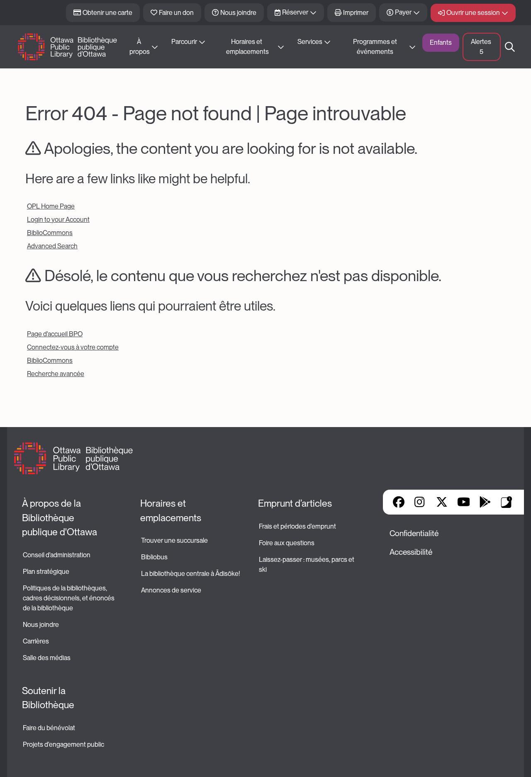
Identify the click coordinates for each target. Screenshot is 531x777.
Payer (403, 12)
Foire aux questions (286, 543)
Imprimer (355, 13)
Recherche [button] (510, 47)
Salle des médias (47, 658)
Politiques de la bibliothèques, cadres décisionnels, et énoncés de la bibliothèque (69, 598)
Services (309, 42)
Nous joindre (238, 13)
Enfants (441, 42)
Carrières (36, 641)
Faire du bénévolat (49, 728)
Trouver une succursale (174, 540)
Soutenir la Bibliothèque (48, 698)
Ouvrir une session (473, 13)
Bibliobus (154, 557)
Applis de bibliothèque (506, 502)
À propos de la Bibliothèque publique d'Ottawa (59, 518)
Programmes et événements (375, 47)
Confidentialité (414, 533)
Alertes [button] (481, 47)
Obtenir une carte (107, 13)
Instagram (420, 502)
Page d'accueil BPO (55, 334)
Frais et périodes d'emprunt (297, 526)
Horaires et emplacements (247, 47)
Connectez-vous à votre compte (73, 347)
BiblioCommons (50, 233)
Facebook (398, 502)
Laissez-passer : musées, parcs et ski (307, 564)
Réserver (295, 12)
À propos (139, 47)
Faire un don (176, 13)
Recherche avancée (55, 374)
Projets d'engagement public (63, 744)
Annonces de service (171, 590)
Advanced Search (52, 246)
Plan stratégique (46, 571)
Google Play (485, 502)
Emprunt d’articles (295, 503)
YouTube (463, 502)
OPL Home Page (51, 206)
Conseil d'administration (56, 555)
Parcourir (184, 42)
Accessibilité (411, 552)
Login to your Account (58, 219)
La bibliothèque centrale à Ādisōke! (190, 574)
